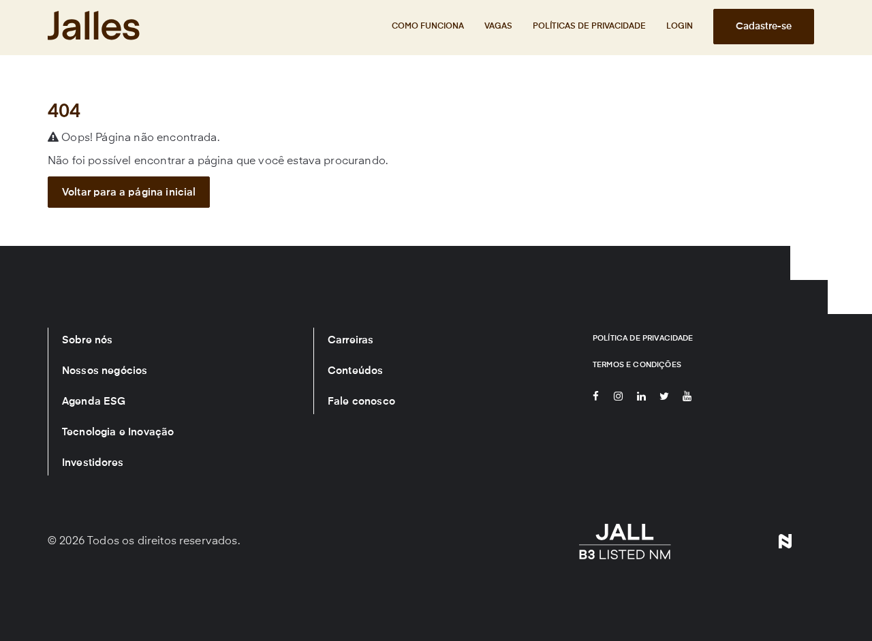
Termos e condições (637, 365)
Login (679, 26)
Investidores (92, 463)
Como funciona (428, 26)
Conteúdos (355, 371)
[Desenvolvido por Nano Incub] (785, 541)
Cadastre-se (764, 26)
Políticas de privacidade (589, 26)
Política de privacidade (643, 338)
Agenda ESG (94, 401)
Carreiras (350, 340)
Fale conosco (361, 401)
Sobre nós (87, 340)
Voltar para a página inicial (129, 192)
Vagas (498, 26)
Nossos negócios (104, 371)
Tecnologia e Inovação (118, 432)
